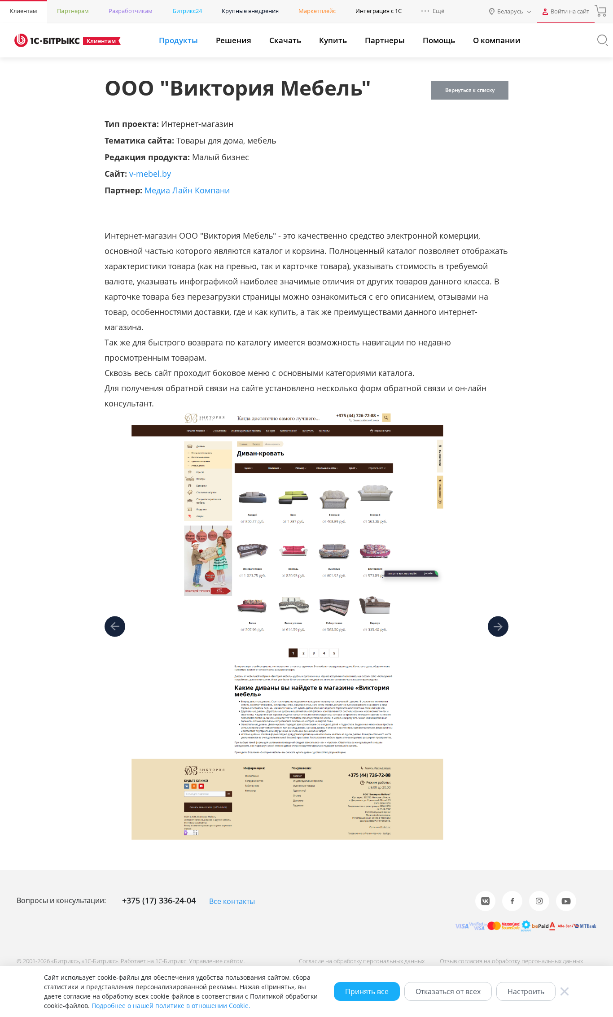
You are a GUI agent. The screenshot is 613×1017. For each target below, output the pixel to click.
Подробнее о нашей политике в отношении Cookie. (171, 1005)
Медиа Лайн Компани (187, 190)
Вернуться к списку (470, 90)
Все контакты (232, 901)
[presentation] (115, 626)
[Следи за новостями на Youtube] (566, 901)
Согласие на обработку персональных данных (362, 961)
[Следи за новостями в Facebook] (512, 901)
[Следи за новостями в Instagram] (539, 901)
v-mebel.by (150, 173)
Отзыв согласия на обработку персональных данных (511, 961)
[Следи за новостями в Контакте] (485, 901)
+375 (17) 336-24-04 (159, 900)
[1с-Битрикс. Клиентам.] (46, 40)
